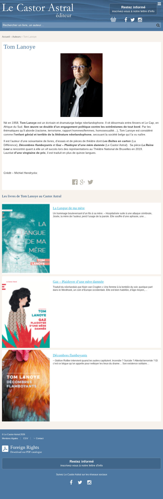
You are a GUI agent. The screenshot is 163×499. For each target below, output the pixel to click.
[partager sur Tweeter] (90, 182)
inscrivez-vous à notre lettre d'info (133, 9)
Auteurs (16, 36)
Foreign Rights (26, 449)
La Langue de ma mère (69, 208)
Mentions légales (10, 438)
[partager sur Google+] (82, 182)
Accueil (6, 36)
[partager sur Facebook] (75, 182)
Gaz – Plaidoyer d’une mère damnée (78, 282)
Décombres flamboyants (70, 355)
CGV (25, 438)
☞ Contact (38, 438)
